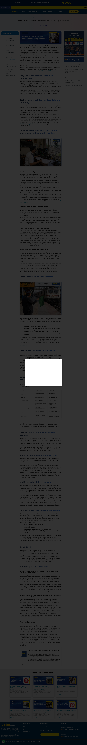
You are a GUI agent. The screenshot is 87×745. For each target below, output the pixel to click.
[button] (60, 360)
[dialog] (43, 372)
